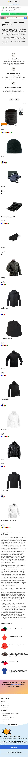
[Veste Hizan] (14, 419)
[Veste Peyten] (14, 480)
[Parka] (14, 268)
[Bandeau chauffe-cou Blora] (14, 116)
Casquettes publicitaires (15, 628)
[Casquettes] (4, 629)
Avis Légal (3, 701)
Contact (4, 721)
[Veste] (14, 359)
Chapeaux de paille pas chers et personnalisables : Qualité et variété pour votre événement (18, 655)
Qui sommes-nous (4, 707)
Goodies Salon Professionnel (14, 4)
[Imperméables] (4, 637)
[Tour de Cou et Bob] (14, 328)
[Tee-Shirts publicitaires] (4, 671)
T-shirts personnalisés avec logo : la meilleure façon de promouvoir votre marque (18, 671)
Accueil (3, 27)
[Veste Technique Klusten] (14, 510)
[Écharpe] (14, 177)
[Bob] (14, 146)
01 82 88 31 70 (5, 715)
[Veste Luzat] (14, 450)
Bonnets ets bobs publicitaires (17, 645)
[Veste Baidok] (14, 389)
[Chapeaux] (4, 654)
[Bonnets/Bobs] (4, 645)
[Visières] (4, 662)
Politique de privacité (5, 703)
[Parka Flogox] (14, 298)
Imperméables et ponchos (16, 636)
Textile (8, 27)
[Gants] (14, 237)
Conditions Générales (5, 705)
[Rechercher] (25, 18)
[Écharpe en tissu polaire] (14, 207)
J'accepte (14, 747)
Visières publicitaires (14, 661)
